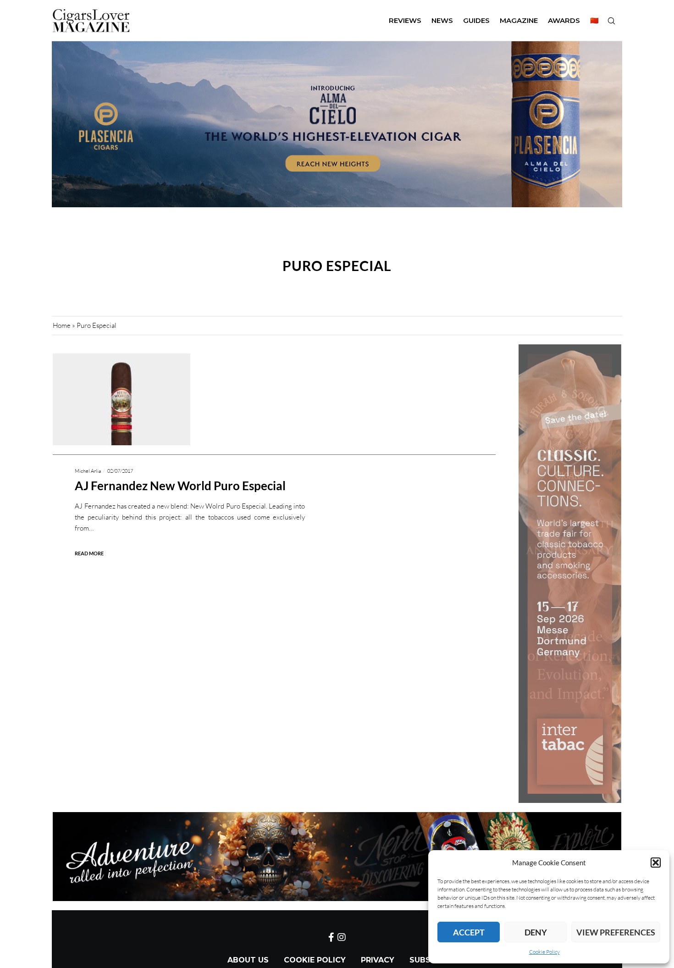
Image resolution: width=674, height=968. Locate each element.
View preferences (615, 932)
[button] (655, 862)
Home (62, 325)
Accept (469, 932)
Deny (536, 932)
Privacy (377, 960)
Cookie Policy (544, 951)
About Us (248, 960)
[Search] (611, 20)
